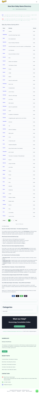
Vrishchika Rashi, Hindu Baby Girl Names (10, 359)
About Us (8, 391)
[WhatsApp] (21, 296)
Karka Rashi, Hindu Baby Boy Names (9, 364)
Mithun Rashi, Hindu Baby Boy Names (9, 369)
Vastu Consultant (29, 391)
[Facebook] (13, 296)
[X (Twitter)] (17, 296)
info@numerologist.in (8, 384)
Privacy (23, 391)
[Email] (25, 296)
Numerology (5, 311)
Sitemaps (4, 351)
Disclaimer (19, 391)
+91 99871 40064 (7, 382)
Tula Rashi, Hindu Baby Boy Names (8, 367)
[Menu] (36, 1)
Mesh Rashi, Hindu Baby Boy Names (9, 361)
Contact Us (14, 391)
